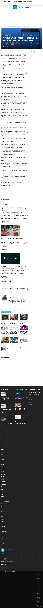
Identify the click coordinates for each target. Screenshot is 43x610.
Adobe (2, 439)
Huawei (2, 479)
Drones (2, 456)
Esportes (2, 459)
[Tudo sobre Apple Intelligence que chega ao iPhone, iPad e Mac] (24, 340)
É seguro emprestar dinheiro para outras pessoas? (22, 289)
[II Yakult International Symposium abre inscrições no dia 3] (7, 394)
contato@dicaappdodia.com (9, 561)
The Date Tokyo (29, 1)
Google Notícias (18, 182)
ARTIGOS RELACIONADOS (6, 312)
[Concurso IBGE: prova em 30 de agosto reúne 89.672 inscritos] (7, 406)
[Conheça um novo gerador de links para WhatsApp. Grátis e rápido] (14, 327)
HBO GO (2, 476)
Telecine (2, 529)
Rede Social (3, 514)
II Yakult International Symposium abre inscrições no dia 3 (6, 398)
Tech (2, 528)
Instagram (3, 481)
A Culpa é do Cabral (4, 437)
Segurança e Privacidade (23, 319)
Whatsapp (3, 543)
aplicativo (4, 86)
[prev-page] (1, 353)
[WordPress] (17, 307)
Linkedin (2, 489)
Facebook (2, 464)
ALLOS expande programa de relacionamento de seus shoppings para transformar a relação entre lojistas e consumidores (5, 347)
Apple (21, 342)
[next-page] (3, 353)
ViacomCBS (3, 541)
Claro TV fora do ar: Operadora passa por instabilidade (4, 322)
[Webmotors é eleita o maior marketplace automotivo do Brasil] (14, 230)
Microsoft (2, 491)
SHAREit (5, 281)
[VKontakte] (9, 568)
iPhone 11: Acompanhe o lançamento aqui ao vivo (21, 422)
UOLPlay (2, 538)
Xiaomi (2, 544)
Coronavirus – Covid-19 (5, 451)
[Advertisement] (21, 17)
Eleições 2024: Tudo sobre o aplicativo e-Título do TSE (13, 345)
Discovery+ (3, 452)
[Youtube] (12, 568)
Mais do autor (14, 312)
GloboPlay (2, 471)
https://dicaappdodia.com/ (12, 297)
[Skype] (13, 307)
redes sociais (17, 180)
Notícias (5, 1)
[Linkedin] (11, 307)
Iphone (2, 487)
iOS (8, 35)
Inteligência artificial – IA (5, 482)
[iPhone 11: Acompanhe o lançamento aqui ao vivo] (21, 417)
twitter (2, 536)
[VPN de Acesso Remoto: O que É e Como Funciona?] (24, 317)
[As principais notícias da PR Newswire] (21, 394)
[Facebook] (2, 568)
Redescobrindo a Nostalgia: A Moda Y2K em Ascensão (14, 322)
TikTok (2, 533)
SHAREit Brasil (10, 281)
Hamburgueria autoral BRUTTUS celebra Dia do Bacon (6, 423)
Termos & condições (39, 606)
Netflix (2, 494)
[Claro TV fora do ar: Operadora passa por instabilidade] (5, 317)
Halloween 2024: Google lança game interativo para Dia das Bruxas (24, 332)
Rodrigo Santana (10, 46)
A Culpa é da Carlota (4, 436)
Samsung (2, 516)
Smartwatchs (3, 523)
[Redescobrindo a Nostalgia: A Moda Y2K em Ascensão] (14, 317)
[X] (15, 307)
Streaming (15, 1)
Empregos (3, 457)
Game (2, 469)
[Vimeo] (7, 568)
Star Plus (2, 524)
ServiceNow (20, 1)
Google (2, 472)
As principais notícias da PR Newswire (21, 397)
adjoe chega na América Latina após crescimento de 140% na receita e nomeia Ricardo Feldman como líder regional (14, 208)
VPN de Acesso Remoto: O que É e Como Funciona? (24, 322)
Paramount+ (3, 504)
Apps (2, 1)
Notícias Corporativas (5, 499)
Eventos (2, 462)
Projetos (24, 1)
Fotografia (2, 467)
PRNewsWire (3, 511)
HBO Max (2, 477)
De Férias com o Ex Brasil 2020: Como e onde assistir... (20, 409)
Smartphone (10, 1)
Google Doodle (3, 474)
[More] (14, 51)
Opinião (2, 503)
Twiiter (2, 534)
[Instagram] (9, 307)
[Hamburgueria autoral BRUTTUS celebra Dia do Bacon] (7, 419)
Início (1, 26)
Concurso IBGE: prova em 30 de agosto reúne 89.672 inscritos (7, 411)
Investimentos (3, 484)
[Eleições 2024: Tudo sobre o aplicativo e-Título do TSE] (14, 340)
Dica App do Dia (6, 180)
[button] (41, 1)
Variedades (12, 319)
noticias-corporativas (5, 501)
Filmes (2, 466)
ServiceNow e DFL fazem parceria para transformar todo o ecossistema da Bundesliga (4, 333)
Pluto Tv (2, 508)
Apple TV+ (3, 446)
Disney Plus (3, 454)
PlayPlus (2, 506)
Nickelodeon (3, 496)
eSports (2, 461)
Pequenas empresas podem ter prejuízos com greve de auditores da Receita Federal (7, 289)
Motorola (2, 493)
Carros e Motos (3, 449)
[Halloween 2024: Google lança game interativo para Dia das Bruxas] (24, 327)
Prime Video (3, 509)
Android (6, 35)
